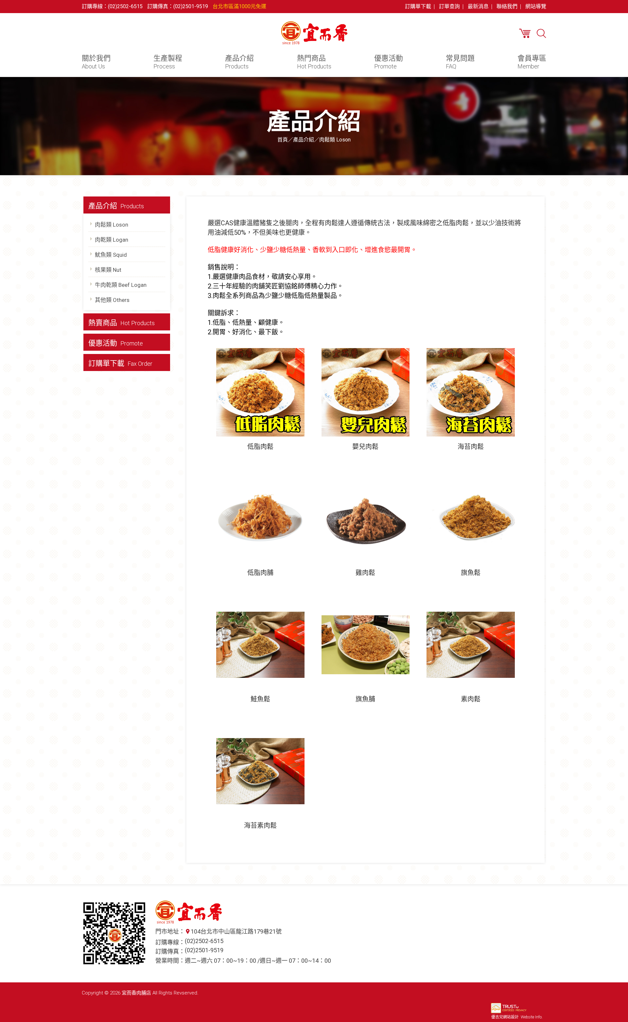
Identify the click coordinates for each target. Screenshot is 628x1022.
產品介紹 (239, 62)
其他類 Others (112, 300)
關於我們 (96, 62)
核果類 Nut (108, 270)
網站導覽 (535, 6)
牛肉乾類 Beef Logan (121, 285)
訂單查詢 (449, 6)
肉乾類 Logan (111, 239)
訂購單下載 (418, 6)
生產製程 (167, 62)
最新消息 (478, 6)
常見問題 (460, 62)
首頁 (282, 140)
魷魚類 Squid (111, 254)
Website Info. (532, 1017)
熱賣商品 (121, 323)
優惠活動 (388, 62)
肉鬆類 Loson (111, 224)
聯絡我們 (507, 6)
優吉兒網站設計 (505, 1017)
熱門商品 (314, 62)
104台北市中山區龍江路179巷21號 (236, 931)
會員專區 (531, 62)
